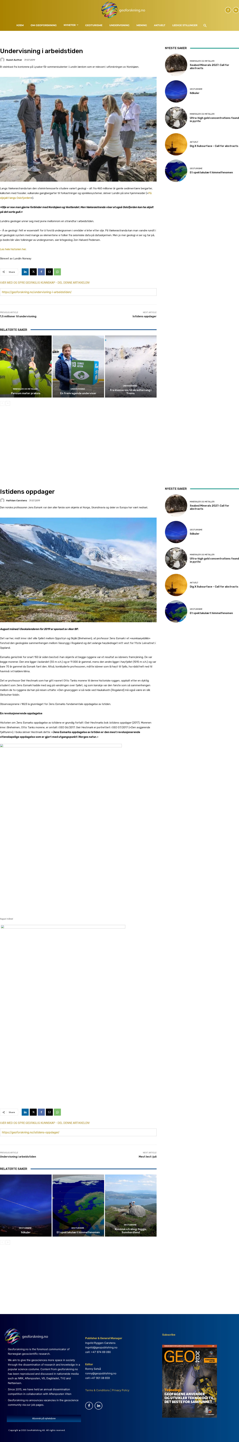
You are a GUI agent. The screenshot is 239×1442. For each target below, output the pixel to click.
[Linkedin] (236, 10)
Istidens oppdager (145, 316)
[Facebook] (228, 10)
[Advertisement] (78, 438)
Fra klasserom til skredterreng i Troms (131, 392)
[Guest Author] (3, 59)
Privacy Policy (120, 1390)
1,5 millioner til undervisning (18, 316)
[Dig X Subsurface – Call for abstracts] (176, 144)
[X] (33, 271)
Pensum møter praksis (25, 393)
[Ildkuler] (176, 91)
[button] (205, 26)
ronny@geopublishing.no (100, 1373)
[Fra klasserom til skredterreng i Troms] (131, 366)
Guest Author (14, 60)
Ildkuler (194, 93)
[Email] (49, 271)
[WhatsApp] (57, 271)
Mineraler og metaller (25, 389)
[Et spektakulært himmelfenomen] (176, 171)
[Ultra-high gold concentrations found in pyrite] (176, 118)
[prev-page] (2, 403)
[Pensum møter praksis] (26, 366)
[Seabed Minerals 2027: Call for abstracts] (176, 65)
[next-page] (8, 403)
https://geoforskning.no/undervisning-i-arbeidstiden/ (37, 292)
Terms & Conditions (97, 1390)
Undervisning (78, 389)
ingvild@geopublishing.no (101, 1347)
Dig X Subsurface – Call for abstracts (214, 146)
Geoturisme (196, 89)
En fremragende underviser (78, 393)
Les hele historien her (13, 249)
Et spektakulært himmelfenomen (211, 172)
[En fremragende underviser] (78, 366)
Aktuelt (194, 142)
